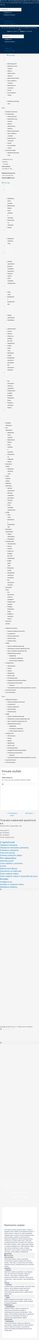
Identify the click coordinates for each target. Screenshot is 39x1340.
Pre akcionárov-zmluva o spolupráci (11, 384)
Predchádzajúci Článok (12, 814)
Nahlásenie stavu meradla (10, 201)
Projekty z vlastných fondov (10, 405)
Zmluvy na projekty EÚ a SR (10, 338)
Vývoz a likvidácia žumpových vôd (17, 651)
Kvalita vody (11, 675)
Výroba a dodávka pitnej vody (15, 646)
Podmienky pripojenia (9, 850)
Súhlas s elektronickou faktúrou (11, 73)
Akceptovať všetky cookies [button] (20, 1192)
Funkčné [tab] (6, 1283)
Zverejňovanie (10, 322)
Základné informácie (9, 484)
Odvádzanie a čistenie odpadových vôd (18, 648)
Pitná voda (8, 293)
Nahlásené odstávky (9, 15)
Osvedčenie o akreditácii (16, 658)
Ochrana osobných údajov (11, 855)
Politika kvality (11, 641)
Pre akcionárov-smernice (11, 367)
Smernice (12, 685)
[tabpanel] (19, 1262)
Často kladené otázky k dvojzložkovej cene (18, 876)
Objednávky (11, 343)
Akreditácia (10, 320)
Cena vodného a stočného (10, 214)
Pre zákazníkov (10, 60)
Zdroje (7, 285)
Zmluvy (9, 331)
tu (33, 1187)
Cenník (9, 90)
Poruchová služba (11, 97)
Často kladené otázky (8, 248)
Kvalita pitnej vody (9, 348)
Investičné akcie (9, 588)
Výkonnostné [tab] (8, 1319)
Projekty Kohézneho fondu (10, 398)
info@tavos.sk (8, 12)
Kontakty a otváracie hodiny (12, 884)
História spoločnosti (10, 263)
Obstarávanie (11, 329)
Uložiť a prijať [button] (19, 1334)
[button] (19, 19)
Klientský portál (12, 64)
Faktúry (9, 333)
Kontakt (4, 879)
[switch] (5, 1270)
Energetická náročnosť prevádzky (11, 360)
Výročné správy (9, 275)
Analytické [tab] (7, 1268)
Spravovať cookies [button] (19, 1201)
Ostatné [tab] (6, 1295)
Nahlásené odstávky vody (10, 241)
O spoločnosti (11, 633)
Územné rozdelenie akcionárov (10, 269)
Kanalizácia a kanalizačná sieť (11, 300)
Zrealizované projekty (11, 392)
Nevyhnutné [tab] (8, 1253)
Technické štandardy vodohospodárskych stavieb (21, 688)
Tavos (3, 774)
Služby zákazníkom (11, 316)
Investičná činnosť (11, 690)
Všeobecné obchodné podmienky (14, 848)
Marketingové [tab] (8, 1305)
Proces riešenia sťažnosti (16, 660)
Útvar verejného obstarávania (11, 281)
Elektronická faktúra (13, 78)
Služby (7, 643)
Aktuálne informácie (11, 57)
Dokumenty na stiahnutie (10, 871)
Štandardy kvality (10, 354)
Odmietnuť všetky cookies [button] (19, 1197)
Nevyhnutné (9, 1255)
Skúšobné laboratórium (9, 530)
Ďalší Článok (29, 813)
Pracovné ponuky (8, 622)
